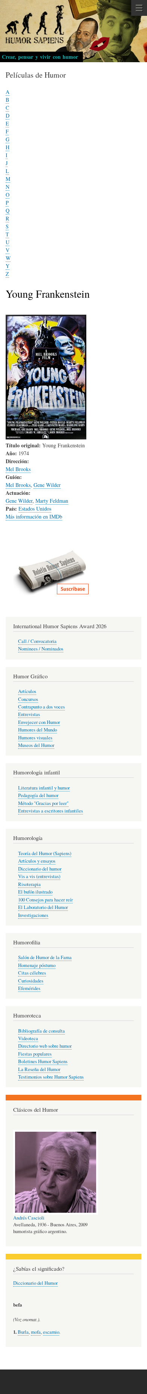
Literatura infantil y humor (44, 788)
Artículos (27, 691)
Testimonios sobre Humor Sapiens (51, 1077)
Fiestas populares (35, 1054)
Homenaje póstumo (36, 965)
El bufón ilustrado (35, 892)
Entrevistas (29, 714)
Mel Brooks (18, 469)
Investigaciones (33, 915)
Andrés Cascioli (28, 1218)
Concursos (28, 699)
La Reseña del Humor (39, 1069)
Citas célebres (32, 973)
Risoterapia (29, 884)
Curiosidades (30, 981)
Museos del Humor (36, 745)
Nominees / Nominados (40, 649)
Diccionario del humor (39, 869)
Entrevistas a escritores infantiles (50, 811)
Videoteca (28, 1038)
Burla (23, 1332)
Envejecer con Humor (39, 722)
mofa (36, 1332)
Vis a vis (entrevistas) (39, 876)
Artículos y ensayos (36, 861)
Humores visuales (35, 737)
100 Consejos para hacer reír (45, 900)
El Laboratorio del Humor (43, 907)
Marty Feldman (51, 500)
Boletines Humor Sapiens (42, 1061)
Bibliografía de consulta (41, 1031)
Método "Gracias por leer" (43, 803)
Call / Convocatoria (37, 641)
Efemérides (29, 988)
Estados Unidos (34, 508)
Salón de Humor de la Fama (45, 957)
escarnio (51, 1332)
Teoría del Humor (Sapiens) (44, 853)
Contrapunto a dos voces (41, 707)
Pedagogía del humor (38, 795)
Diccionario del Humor (35, 1283)
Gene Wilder (47, 484)
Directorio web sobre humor (45, 1046)
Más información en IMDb (34, 516)
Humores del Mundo (37, 730)
